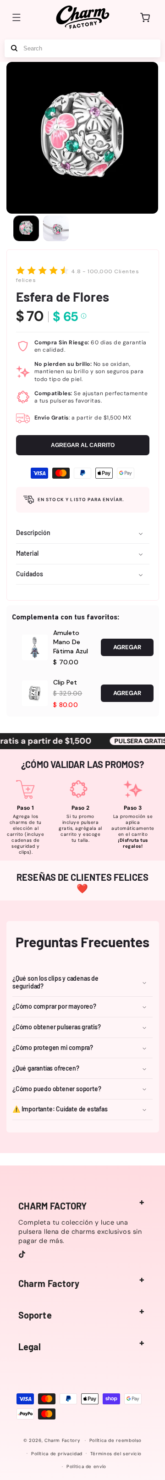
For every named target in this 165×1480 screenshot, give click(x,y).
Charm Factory (62, 1440)
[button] (16, 17)
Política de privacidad (56, 1454)
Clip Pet (65, 682)
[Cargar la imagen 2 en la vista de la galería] (56, 228)
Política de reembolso (115, 1440)
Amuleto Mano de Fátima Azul (70, 642)
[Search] (14, 48)
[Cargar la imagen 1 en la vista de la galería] (26, 228)
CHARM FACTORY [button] (52, 1205)
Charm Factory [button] (48, 1283)
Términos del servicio (116, 1454)
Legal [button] (29, 1346)
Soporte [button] (35, 1314)
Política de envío (86, 1466)
